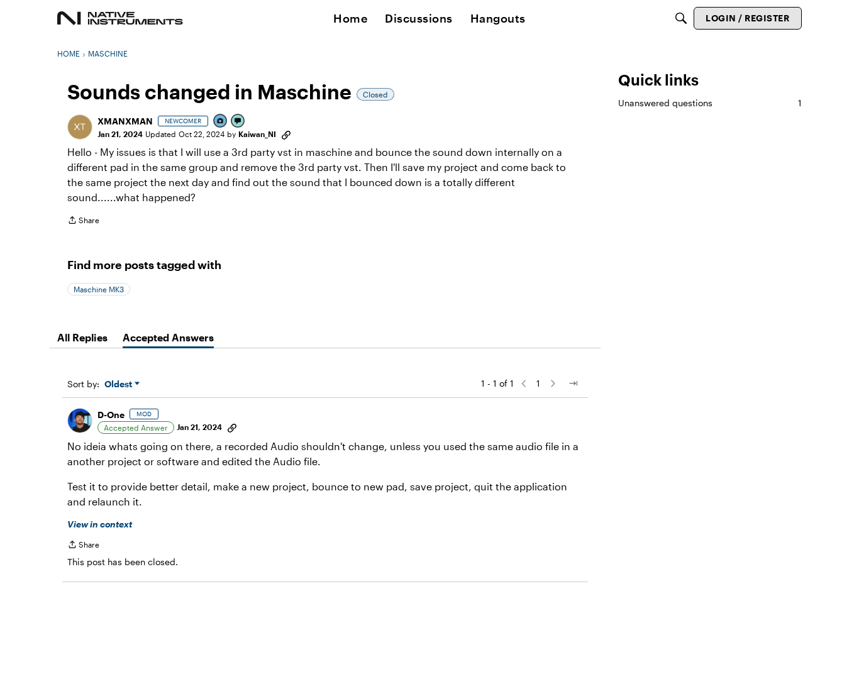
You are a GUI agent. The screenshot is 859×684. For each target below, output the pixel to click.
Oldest (119, 384)
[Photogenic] (220, 122)
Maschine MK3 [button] (99, 289)
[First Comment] (238, 122)
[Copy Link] (286, 134)
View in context (99, 524)
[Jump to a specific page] (573, 383)
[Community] (120, 18)
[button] (79, 127)
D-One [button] (111, 414)
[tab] (82, 337)
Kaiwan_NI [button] (257, 134)
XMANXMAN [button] (125, 121)
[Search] (681, 18)
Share (83, 222)
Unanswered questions (710, 102)
